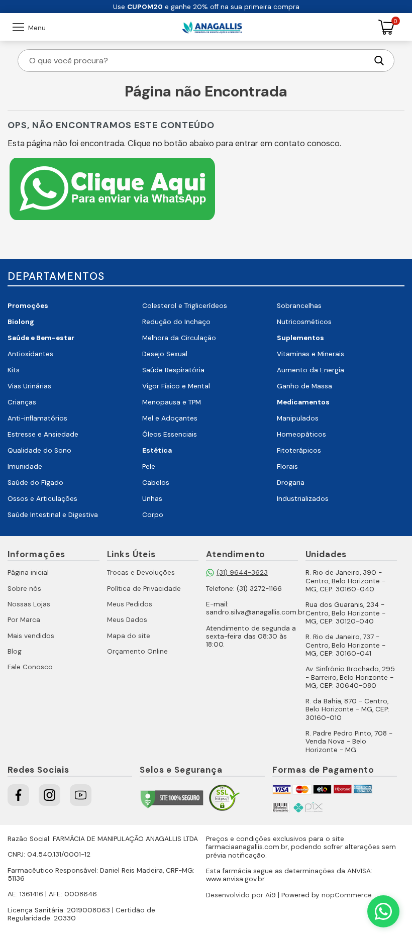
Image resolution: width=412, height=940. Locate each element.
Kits (14, 370)
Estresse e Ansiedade (43, 434)
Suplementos (300, 338)
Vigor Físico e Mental (176, 386)
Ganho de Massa (304, 386)
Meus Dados (127, 619)
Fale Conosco (30, 667)
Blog (15, 651)
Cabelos (155, 482)
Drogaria (290, 482)
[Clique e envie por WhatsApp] (112, 221)
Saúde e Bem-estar (41, 338)
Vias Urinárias (29, 386)
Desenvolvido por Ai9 (241, 895)
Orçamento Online (137, 651)
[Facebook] (18, 795)
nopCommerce (347, 895)
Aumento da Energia (310, 370)
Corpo (152, 514)
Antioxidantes (30, 354)
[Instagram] (49, 795)
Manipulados (298, 418)
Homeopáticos (301, 434)
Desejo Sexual (164, 354)
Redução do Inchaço (176, 322)
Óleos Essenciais (169, 434)
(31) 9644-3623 (242, 572)
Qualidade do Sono (39, 450)
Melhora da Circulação (179, 338)
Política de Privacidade (144, 588)
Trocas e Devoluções (141, 572)
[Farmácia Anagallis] (212, 27)
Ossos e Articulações (42, 498)
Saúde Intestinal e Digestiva (53, 514)
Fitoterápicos (299, 450)
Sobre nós (24, 588)
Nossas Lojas (29, 604)
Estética (157, 450)
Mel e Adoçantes (169, 418)
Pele (148, 466)
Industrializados (303, 498)
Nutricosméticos (304, 322)
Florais (287, 466)
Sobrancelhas (299, 305)
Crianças (22, 402)
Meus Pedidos (129, 604)
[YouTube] (80, 795)
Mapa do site (128, 636)
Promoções (28, 305)
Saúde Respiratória (173, 370)
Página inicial (28, 572)
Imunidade (25, 466)
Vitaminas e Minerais (310, 354)
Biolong (21, 322)
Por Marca (24, 619)
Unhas (152, 498)
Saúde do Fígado (35, 482)
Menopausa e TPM (171, 402)
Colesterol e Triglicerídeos (184, 305)
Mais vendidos (31, 636)
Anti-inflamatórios (37, 418)
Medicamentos (303, 402)
